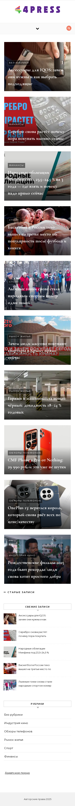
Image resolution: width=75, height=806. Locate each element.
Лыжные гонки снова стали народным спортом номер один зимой (34, 295)
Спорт (14, 220)
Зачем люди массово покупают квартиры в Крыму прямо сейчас (37, 350)
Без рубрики (19, 62)
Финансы (16, 124)
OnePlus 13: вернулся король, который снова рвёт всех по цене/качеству (35, 514)
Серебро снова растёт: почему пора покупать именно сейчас (33, 634)
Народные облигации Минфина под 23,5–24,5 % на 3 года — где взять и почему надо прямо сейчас (35, 651)
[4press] (37, 10)
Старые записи (20, 592)
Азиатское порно (17, 773)
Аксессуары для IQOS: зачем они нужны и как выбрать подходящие (35, 76)
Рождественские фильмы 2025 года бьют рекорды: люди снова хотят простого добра (36, 569)
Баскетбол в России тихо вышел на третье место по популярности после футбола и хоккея (35, 667)
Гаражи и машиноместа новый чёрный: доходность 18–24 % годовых (37, 405)
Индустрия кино (22, 555)
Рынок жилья (20, 336)
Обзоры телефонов (25, 452)
